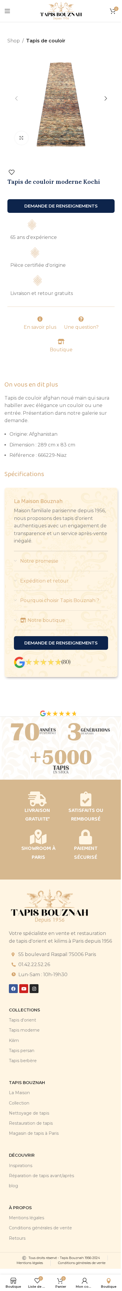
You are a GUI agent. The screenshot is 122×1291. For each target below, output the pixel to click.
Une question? (81, 327)
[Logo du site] (61, 10)
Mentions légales (26, 1217)
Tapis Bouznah (27, 1082)
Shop (13, 41)
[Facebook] (13, 988)
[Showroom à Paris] (38, 836)
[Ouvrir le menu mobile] (7, 11)
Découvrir (22, 1155)
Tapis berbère (23, 1060)
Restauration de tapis (31, 1123)
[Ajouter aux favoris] (12, 172)
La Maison (19, 1092)
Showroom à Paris (38, 852)
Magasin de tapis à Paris (34, 1133)
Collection (19, 1103)
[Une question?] (81, 319)
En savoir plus (40, 327)
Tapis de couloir (45, 41)
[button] (16, 98)
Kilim (14, 1040)
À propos (20, 1207)
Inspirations (20, 1165)
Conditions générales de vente (40, 1228)
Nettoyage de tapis (29, 1113)
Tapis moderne (24, 1030)
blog (13, 1185)
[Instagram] (34, 988)
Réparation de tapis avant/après (41, 1175)
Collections (24, 1010)
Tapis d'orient (22, 1020)
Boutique (61, 349)
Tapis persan (21, 1050)
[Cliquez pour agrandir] (21, 138)
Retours (17, 1238)
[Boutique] (61, 341)
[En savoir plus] (40, 319)
